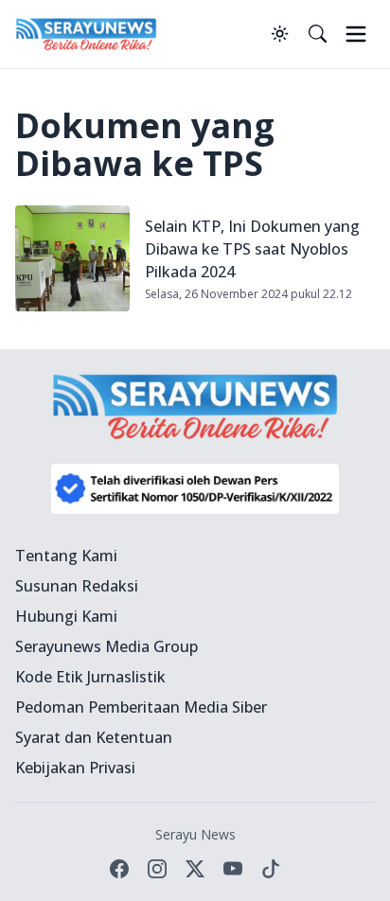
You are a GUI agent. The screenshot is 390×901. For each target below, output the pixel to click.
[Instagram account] (157, 868)
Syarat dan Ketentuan (93, 737)
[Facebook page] (119, 868)
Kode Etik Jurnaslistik (90, 676)
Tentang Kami (66, 555)
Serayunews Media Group (106, 646)
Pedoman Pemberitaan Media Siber (141, 707)
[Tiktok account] (270, 868)
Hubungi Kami (66, 616)
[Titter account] (195, 868)
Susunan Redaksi (76, 585)
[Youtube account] (232, 868)
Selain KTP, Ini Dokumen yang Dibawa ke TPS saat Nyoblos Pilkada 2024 (252, 249)
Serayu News (195, 834)
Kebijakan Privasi (75, 767)
